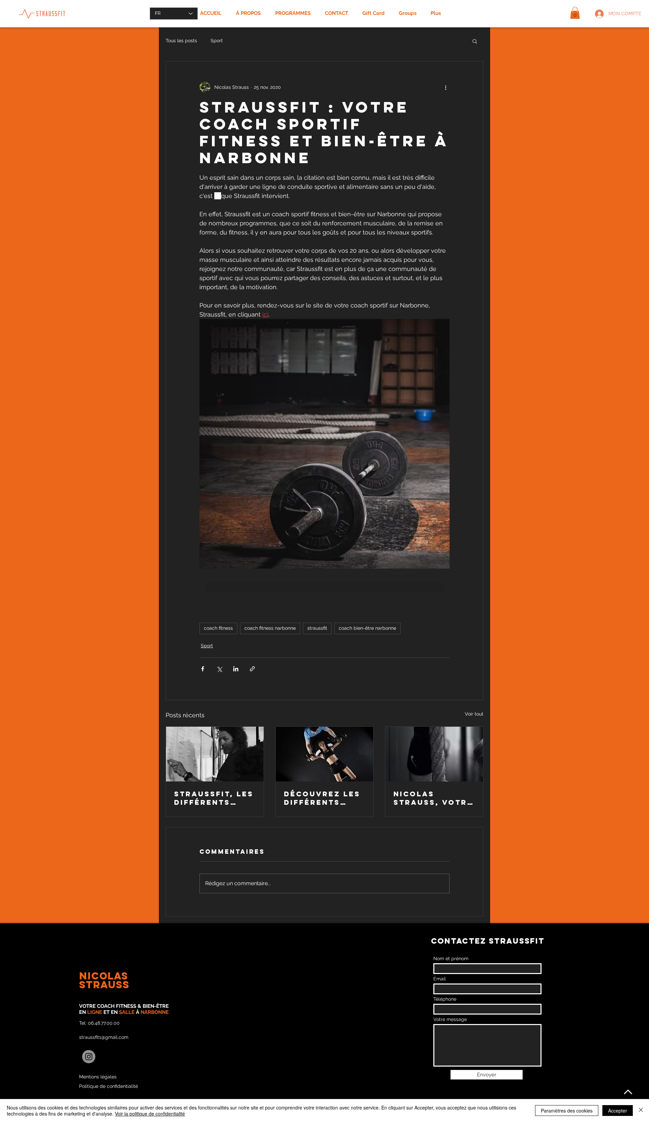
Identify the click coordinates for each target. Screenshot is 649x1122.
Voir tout (474, 714)
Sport (217, 40)
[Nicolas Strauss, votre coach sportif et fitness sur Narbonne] (434, 754)
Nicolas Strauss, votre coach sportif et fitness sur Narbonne (433, 798)
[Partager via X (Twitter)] (219, 669)
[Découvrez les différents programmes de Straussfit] (325, 754)
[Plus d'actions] (445, 87)
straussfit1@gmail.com (103, 1037)
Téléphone (444, 999)
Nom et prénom (450, 958)
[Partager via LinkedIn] (236, 669)
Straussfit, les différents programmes (214, 798)
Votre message (450, 1019)
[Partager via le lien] (252, 669)
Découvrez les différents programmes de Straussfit (324, 798)
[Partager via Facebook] (202, 669)
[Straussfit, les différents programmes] (215, 754)
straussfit (317, 628)
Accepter (617, 1110)
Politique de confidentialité (108, 1086)
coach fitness (218, 628)
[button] (575, 13)
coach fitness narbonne (270, 628)
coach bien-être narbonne (367, 628)
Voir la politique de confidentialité (150, 1113)
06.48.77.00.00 (104, 1023)
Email (439, 978)
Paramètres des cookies (567, 1110)
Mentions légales (98, 1076)
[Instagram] (88, 1056)
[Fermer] (641, 1110)
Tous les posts (181, 40)
